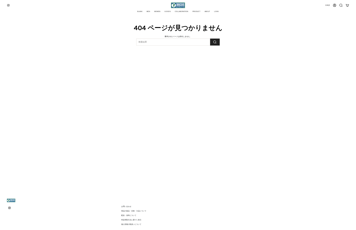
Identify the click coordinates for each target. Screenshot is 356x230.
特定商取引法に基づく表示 (131, 220)
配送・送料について (128, 215)
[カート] (347, 5)
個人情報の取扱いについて (131, 224)
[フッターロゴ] (11, 200)
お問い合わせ (126, 206)
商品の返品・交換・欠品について (133, 211)
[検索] (215, 42)
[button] (148, 11)
